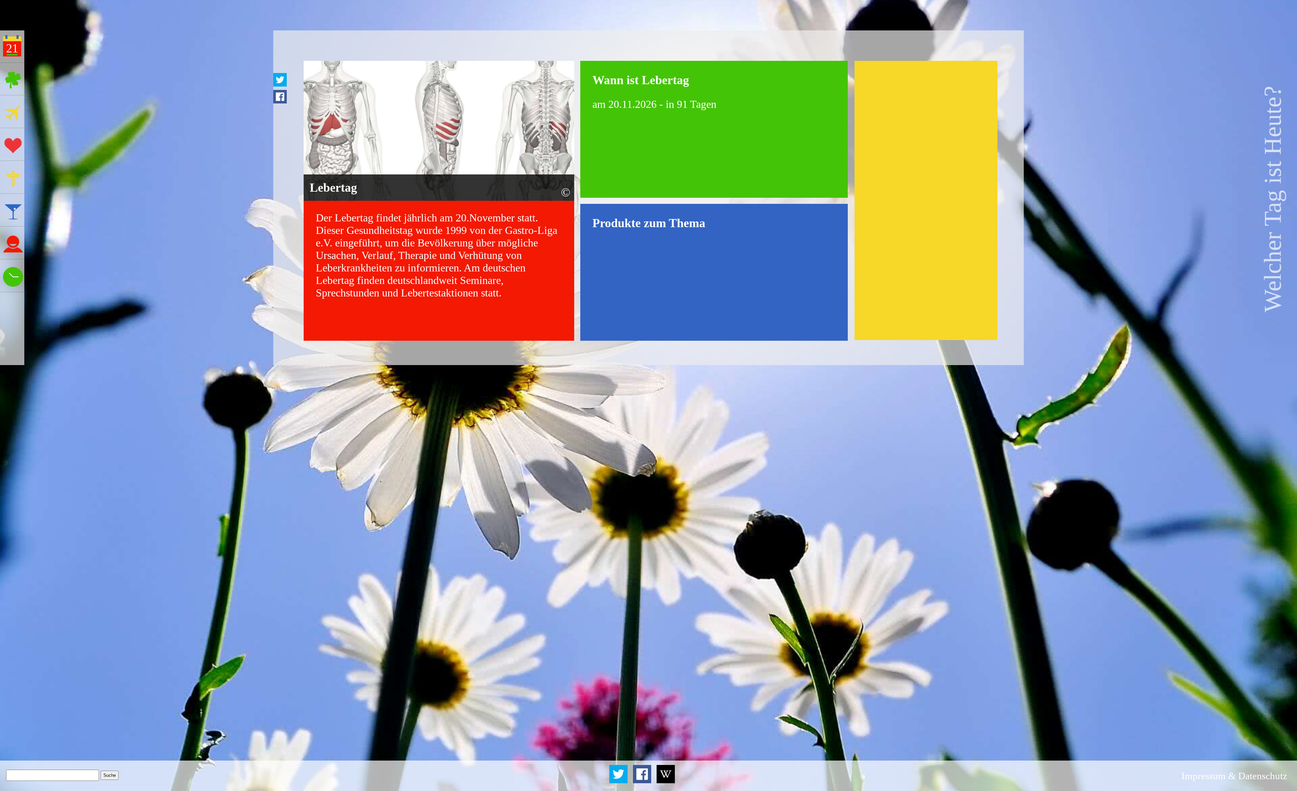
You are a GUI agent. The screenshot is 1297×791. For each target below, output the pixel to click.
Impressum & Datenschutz (1234, 775)
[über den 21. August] (666, 781)
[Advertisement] (925, 200)
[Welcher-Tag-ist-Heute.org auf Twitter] (619, 781)
